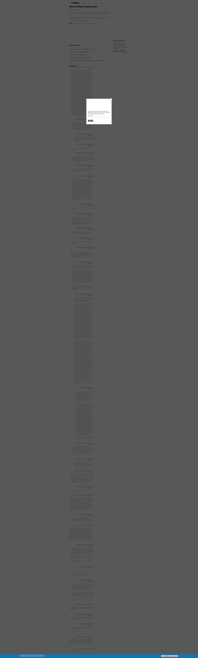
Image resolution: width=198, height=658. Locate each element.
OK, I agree (163, 656)
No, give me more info (172, 656)
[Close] (111, 99)
